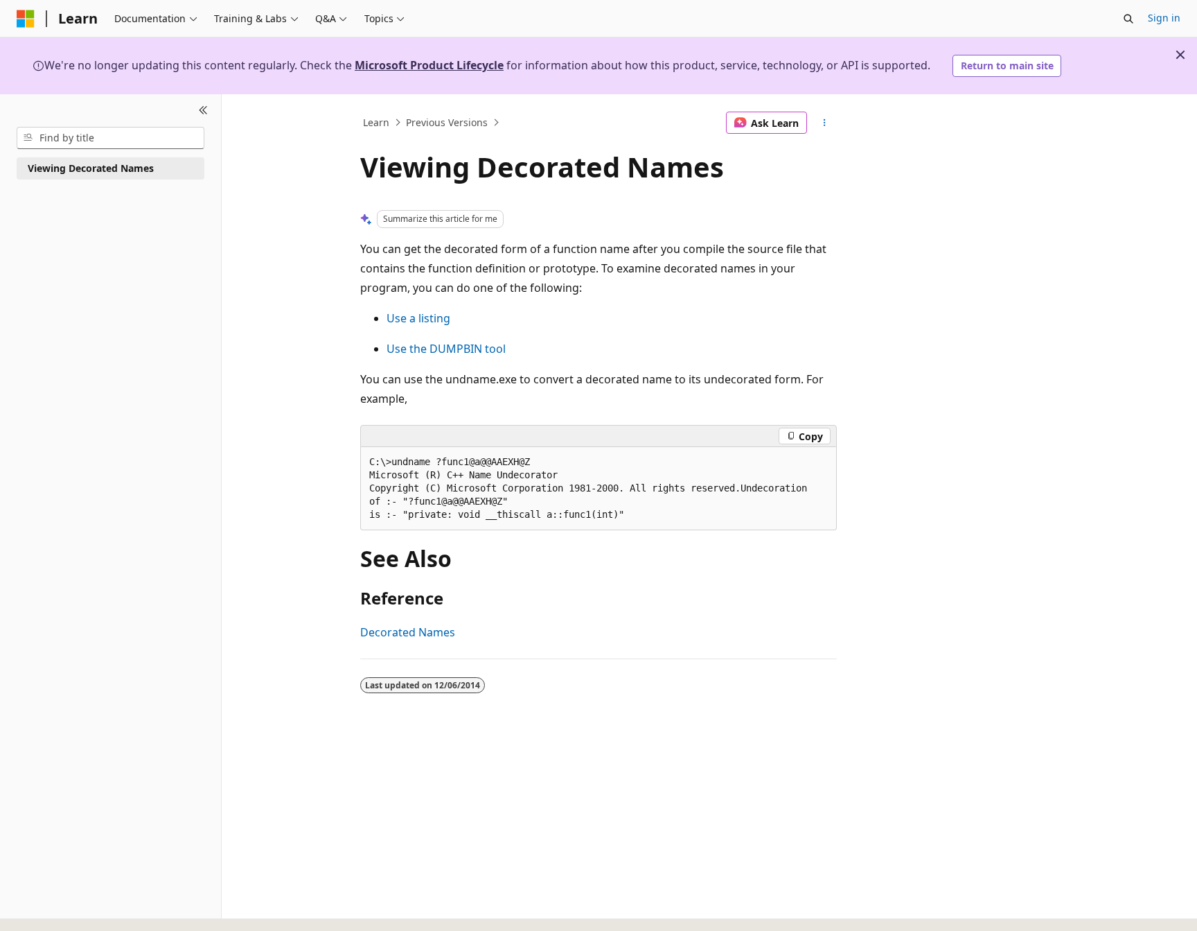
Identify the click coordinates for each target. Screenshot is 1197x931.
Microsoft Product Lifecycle (429, 65)
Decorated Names (407, 632)
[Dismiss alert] (1180, 55)
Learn (376, 122)
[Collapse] (203, 111)
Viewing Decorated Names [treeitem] (91, 168)
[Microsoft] (26, 19)
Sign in (1164, 17)
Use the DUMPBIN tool (446, 348)
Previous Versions (447, 122)
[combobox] (110, 138)
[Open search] (1128, 18)
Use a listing (418, 318)
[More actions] (825, 123)
